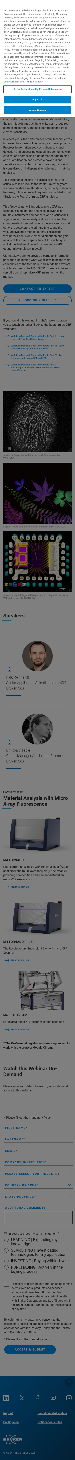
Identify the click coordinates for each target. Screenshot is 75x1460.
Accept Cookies (37, 110)
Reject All (37, 99)
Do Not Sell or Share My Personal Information (37, 89)
